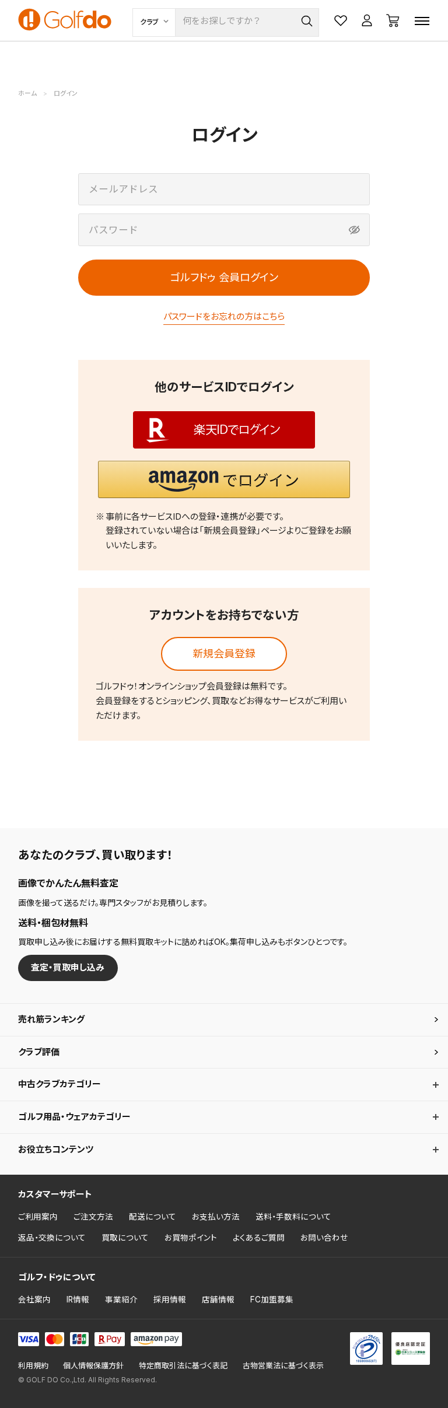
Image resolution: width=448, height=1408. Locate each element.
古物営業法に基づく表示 (283, 1365)
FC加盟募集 (271, 1299)
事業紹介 (121, 1299)
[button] (224, 479)
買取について (125, 1237)
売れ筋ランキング (51, 1019)
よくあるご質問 (259, 1237)
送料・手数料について (293, 1216)
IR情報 (77, 1299)
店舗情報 (218, 1299)
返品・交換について (52, 1237)
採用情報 (169, 1299)
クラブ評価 (39, 1051)
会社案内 (34, 1299)
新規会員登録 (224, 653)
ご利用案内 (38, 1216)
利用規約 (33, 1365)
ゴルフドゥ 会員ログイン (224, 277)
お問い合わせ (324, 1237)
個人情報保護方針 (93, 1365)
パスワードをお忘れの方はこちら (224, 316)
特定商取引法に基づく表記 (183, 1365)
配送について (152, 1216)
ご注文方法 (93, 1216)
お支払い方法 (216, 1216)
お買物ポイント (190, 1237)
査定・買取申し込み (67, 967)
